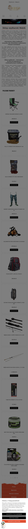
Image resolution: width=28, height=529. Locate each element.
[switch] (3, 527)
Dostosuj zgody (14, 517)
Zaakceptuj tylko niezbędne (14, 514)
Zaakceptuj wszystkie (14, 521)
